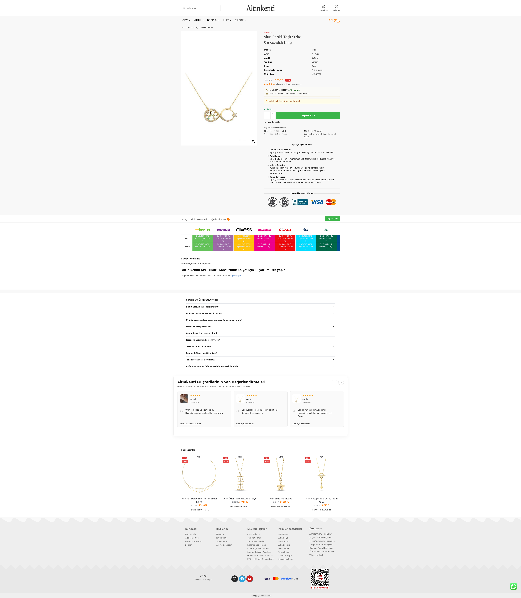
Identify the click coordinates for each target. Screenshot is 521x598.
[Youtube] (249, 578)
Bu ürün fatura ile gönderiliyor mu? (202, 306)
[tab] (185, 219)
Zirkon (315, 62)
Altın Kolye (194, 27)
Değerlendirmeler (219, 219)
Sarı (314, 66)
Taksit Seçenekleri (198, 219)
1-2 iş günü (317, 70)
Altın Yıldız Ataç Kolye (281, 498)
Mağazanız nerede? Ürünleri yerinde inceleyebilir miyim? (212, 366)
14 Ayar (315, 54)
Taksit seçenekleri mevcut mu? (200, 359)
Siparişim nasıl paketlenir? (198, 326)
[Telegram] (242, 578)
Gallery (184, 219)
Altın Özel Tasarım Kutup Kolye (240, 498)
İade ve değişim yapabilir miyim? (201, 353)
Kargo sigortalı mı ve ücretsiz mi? (202, 333)
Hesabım (324, 10)
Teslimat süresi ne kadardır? (199, 346)
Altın (314, 49)
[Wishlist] (213, 459)
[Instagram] (234, 578)
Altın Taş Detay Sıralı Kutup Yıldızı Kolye (199, 500)
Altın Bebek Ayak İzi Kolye (303, 424)
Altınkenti (185, 27)
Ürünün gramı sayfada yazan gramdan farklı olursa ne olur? (214, 320)
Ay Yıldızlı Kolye (207, 27)
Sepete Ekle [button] (199, 514)
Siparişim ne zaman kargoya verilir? (203, 340)
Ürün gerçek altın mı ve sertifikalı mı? (204, 313)
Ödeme (336, 10)
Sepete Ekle (308, 115)
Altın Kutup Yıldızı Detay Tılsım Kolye (322, 500)
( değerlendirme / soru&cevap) (289, 84)
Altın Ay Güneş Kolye (188, 424)
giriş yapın (236, 275)
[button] (334, 20)
